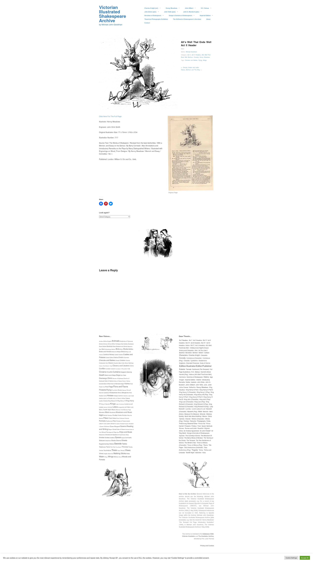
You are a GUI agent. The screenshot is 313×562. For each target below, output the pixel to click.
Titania (205, 445)
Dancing (129, 372)
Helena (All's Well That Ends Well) (200, 374)
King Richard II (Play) (201, 404)
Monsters (102, 412)
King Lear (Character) (186, 402)
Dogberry (182, 363)
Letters (115, 407)
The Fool (112, 447)
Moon (107, 412)
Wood (120, 457)
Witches (116, 457)
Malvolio (205, 411)
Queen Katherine (105, 426)
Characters (183, 355)
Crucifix (109, 372)
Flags (111, 386)
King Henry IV (121, 401)
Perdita (120, 415)
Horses (110, 395)
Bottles (131, 349)
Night (101, 415)
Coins (132, 366)
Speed (123, 437)
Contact (147, 23)
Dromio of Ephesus (117, 378)
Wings (205, 60)
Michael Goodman (191, 52)
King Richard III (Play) (201, 406)
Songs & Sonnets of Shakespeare (180, 15)
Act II (189, 55)
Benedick (188, 353)
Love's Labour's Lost (198, 409)
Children (122, 360)
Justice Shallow (103, 401)
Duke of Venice (126, 381)
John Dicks (201, 382)
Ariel (196, 350)
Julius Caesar (125, 398)
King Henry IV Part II (206, 390)
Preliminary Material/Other (188, 423)
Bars (114, 346)
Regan (110, 429)
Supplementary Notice (106, 444)
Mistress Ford (119, 410)
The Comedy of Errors (192, 435)
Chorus (128, 360)
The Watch (118, 447)
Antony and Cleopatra (186, 350)
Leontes (188, 409)
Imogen (181, 380)
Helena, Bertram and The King (191, 70)
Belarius (113, 349)
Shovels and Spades (111, 435)
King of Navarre (105, 404)
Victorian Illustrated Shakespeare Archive (112, 14)
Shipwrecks (102, 435)
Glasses (124, 390)
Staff (126, 437)
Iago (211, 377)
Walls (128, 453)
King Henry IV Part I (192, 390)
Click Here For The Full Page (110, 116)
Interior (198, 379)
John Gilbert (189, 8)
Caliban (206, 353)
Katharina (192, 387)
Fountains (114, 390)
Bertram (190, 57)
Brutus (123, 351)
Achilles (101, 341)
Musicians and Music (124, 412)
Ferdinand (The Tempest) (200, 369)
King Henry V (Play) (203, 392)
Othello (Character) (197, 419)
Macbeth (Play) (192, 411)
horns (105, 396)
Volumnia (110, 453)
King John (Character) (191, 399)
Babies (104, 346)
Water (101, 456)
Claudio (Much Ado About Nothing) (123, 363)
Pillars (105, 418)
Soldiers (112, 437)
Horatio (101, 396)
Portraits (102, 421)
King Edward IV (112, 401)
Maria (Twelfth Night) (105, 410)
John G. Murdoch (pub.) (191, 11)
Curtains (116, 371)
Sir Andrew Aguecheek (191, 431)
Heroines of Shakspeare (152, 15)
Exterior (182, 369)
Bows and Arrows (105, 351)
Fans (131, 384)
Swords (118, 443)
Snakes (107, 437)
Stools (113, 440)
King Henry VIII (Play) (201, 394)
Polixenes (122, 418)
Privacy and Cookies (207, 545)
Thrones (125, 447)
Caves (107, 357)
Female (188, 369)
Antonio (101, 344)
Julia (205, 385)
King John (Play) (204, 399)
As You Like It (202, 350)
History (206, 377)
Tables (124, 443)
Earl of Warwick (115, 384)
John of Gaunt (117, 398)
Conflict (102, 368)
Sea (118, 432)
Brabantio (114, 352)
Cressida (187, 360)
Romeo (181, 428)
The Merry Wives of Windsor (193, 438)
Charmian (126, 357)
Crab (129, 369)
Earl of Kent (107, 384)
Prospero (187, 426)
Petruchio (193, 421)
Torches (101, 450)
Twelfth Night (190, 452)
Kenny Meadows (171, 8)
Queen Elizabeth (121, 423)
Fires (106, 387)
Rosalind (200, 428)
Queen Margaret (115, 426)
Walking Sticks (119, 453)
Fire (104, 387)
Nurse (105, 415)
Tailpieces (102, 447)
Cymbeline (194, 360)
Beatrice (182, 353)
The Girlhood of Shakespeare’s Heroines (187, 19)
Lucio (131, 407)
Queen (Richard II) (111, 423)
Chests (117, 360)
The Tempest (190, 440)
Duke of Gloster (118, 381)
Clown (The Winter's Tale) (105, 366)
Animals (115, 340)
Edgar (122, 384)
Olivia (210, 416)
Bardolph (110, 346)
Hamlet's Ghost (206, 372)
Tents (108, 447)
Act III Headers (195, 343)
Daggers (123, 372)
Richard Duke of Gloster (118, 429)
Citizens (110, 363)
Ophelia (181, 419)
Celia (111, 357)
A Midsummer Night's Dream (199, 348)
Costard (113, 369)
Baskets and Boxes (121, 346)
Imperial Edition (205, 15)
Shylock (207, 428)
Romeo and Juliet (191, 428)
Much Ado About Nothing (193, 416)
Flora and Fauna (120, 386)
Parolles (115, 415)
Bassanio (130, 346)
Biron (121, 349)
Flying (200, 60)
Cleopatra (204, 355)
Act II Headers (196, 55)
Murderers (113, 412)
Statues (102, 440)
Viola (204, 452)
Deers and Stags (110, 375)
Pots (114, 421)
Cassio (116, 354)
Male (200, 411)
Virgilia (105, 453)
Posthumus (109, 421)
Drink (110, 378)
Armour (105, 344)
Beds (103, 349)
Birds (118, 349)
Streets (124, 440)
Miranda (202, 414)
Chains (115, 357)
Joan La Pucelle (107, 398)
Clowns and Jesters (121, 365)
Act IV (203, 343)
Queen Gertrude (207, 426)
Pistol (110, 418)
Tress (118, 450)
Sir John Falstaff (205, 431)
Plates (114, 418)
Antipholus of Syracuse (126, 341)
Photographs (201, 421)
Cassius (120, 354)
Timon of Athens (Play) (194, 445)
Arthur (113, 344)
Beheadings (108, 349)
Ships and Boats (125, 432)
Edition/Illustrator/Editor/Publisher (195, 365)
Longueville (121, 407)
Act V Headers (200, 345)
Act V (192, 345)
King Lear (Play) (199, 402)
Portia (208, 421)
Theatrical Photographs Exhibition (156, 19)
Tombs (131, 447)
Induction (125, 396)
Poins (117, 418)
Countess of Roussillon (121, 369)
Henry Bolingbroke (123, 393)
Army (109, 344)
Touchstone (107, 450)
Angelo (109, 341)
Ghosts (120, 390)
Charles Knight (194, 355)
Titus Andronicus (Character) (193, 447)
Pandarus (109, 415)
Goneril (129, 390)
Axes (100, 346)
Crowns (102, 371)
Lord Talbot (127, 407)
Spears (118, 437)
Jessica (101, 398)
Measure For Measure (191, 414)
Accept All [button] (304, 558)
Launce (105, 407)
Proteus (194, 426)
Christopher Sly (103, 363)
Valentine (198, 452)
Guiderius (106, 393)
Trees (114, 450)
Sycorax (181, 435)
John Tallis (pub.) (170, 11)
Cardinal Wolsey (108, 354)
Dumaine (101, 384)
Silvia (181, 431)
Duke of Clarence (109, 381)
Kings (113, 403)
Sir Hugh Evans (121, 435)
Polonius (127, 418)
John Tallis (199, 385)
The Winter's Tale (190, 443)
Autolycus (131, 344)
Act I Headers (197, 340)
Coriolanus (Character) (194, 358)
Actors (105, 341)
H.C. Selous (205, 8)
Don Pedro (123, 375)
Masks (114, 410)
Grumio (101, 393)
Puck (199, 426)
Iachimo (120, 396)
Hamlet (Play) (183, 374)
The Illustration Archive (206, 536)
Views (127, 450)
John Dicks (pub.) (150, 11)
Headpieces (113, 392)
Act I (190, 340)
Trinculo (122, 450)
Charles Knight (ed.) (151, 8)
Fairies (127, 383)
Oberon (204, 416)
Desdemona (203, 360)
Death (101, 374)
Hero (130, 393)
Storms (118, 440)
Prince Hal (201, 423)
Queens (123, 426)
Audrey (126, 344)
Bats (100, 349)
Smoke (101, 437)
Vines (101, 453)
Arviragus (118, 344)
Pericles (124, 415)
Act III (187, 343)
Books (125, 349)
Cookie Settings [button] (291, 558)
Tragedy (195, 450)
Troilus (201, 450)
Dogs (118, 375)
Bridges (119, 352)
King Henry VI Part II (196, 397)
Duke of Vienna (205, 363)
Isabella (193, 382)
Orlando (188, 419)
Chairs (120, 357)
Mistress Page (127, 410)
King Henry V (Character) (187, 392)
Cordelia (107, 369)
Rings (115, 432)
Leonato (109, 407)
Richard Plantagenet (107, 432)
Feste (100, 387)
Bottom (201, 353)
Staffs (129, 437)
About (208, 19)
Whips (106, 457)
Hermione (182, 377)
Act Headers (183, 340)
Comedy (196, 57)
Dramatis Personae (192, 363)
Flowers (102, 389)
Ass (122, 344)
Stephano (108, 440)
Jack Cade (131, 396)
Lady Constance (120, 404)
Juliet (209, 385)
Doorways (103, 378)
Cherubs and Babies (191, 60)
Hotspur (116, 396)
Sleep (127, 435)
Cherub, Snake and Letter (190, 67)
